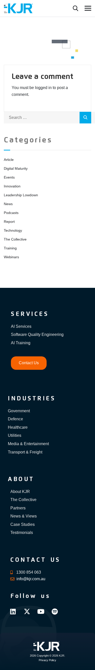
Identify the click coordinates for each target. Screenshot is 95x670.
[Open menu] (88, 8)
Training (10, 248)
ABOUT (21, 479)
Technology (13, 230)
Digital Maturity (16, 168)
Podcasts (11, 213)
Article (9, 160)
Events (9, 177)
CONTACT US (35, 560)
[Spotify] (54, 611)
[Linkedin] (13, 611)
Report (9, 222)
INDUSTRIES (31, 399)
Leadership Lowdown (21, 195)
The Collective (15, 239)
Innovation (12, 186)
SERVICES (30, 314)
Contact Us (29, 363)
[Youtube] (40, 611)
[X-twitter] (27, 611)
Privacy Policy (47, 660)
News (8, 204)
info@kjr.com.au (30, 579)
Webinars (11, 257)
